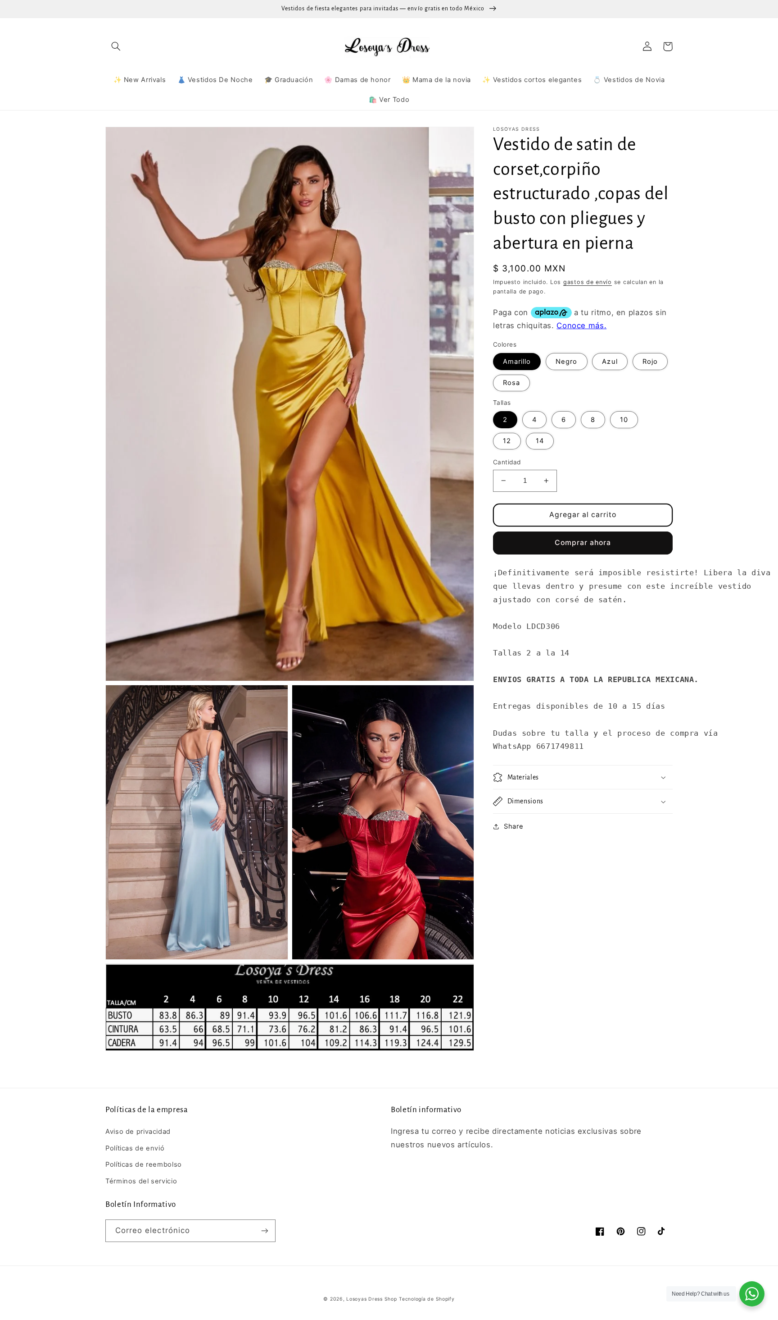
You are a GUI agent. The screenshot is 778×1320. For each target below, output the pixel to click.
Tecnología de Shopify (426, 1299)
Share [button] (513, 826)
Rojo (650, 362)
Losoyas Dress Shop (371, 1299)
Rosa (511, 383)
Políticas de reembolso (143, 1164)
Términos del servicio (141, 1181)
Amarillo (517, 362)
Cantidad (506, 462)
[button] (115, 46)
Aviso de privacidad (138, 1132)
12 (507, 441)
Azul (609, 362)
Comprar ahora (583, 542)
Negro (566, 362)
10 (624, 420)
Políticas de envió (134, 1148)
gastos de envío (587, 282)
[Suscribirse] (264, 1230)
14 (540, 441)
